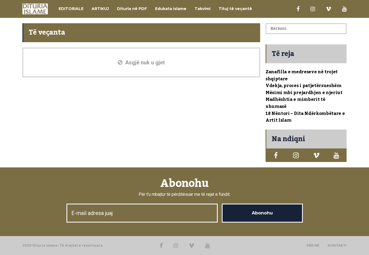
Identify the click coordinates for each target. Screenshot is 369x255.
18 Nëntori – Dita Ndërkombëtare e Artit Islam (305, 117)
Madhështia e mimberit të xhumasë (295, 103)
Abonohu (184, 183)
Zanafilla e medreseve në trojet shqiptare (302, 75)
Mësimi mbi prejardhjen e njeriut (304, 92)
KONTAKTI (337, 245)
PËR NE (313, 245)
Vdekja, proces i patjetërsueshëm (303, 85)
